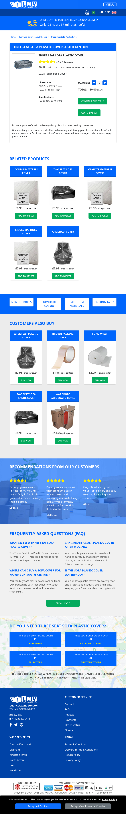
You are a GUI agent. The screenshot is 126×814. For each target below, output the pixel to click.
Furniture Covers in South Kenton (33, 37)
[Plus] (104, 82)
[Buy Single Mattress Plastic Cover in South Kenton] (26, 252)
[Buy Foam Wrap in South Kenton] (99, 357)
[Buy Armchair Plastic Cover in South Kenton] (63, 252)
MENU (109, 4)
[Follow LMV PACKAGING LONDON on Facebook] (11, 725)
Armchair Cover (63, 231)
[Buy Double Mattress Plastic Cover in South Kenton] (26, 192)
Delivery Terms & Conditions (81, 749)
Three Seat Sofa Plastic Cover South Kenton (50, 47)
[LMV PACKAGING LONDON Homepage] (23, 4)
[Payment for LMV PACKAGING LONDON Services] (78, 786)
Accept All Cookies (38, 806)
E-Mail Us (17, 715)
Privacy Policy (109, 799)
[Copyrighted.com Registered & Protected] (28, 786)
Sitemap (69, 730)
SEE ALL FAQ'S (63, 603)
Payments (70, 719)
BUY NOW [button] (26, 380)
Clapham (15, 749)
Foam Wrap (99, 334)
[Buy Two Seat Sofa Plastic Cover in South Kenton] (63, 192)
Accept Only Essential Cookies (88, 806)
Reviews (69, 714)
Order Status (72, 725)
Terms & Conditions (76, 744)
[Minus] (94, 82)
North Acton (17, 760)
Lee (12, 765)
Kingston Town (18, 755)
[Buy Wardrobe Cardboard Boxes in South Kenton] (63, 417)
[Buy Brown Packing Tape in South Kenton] (63, 357)
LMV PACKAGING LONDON (53, 792)
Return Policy (72, 755)
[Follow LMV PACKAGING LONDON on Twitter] (16, 725)
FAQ (67, 709)
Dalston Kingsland (20, 744)
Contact (69, 704)
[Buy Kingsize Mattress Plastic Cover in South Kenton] (99, 192)
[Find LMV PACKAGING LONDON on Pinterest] (21, 725)
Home (13, 37)
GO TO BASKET (89, 112)
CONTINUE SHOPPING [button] (92, 101)
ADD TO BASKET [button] (26, 215)
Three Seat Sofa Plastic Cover (64, 37)
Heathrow (15, 770)
